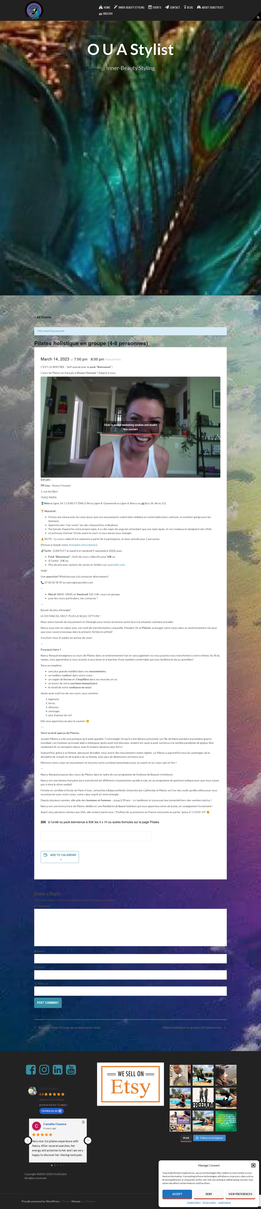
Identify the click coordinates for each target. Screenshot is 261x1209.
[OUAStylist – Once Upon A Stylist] (34, 10)
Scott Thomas (51, 1124)
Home (107, 7)
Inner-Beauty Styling (131, 7)
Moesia (76, 1201)
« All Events (42, 317)
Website (42, 983)
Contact (175, 7)
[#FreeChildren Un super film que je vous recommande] (203, 1098)
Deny (209, 1194)
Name (41, 951)
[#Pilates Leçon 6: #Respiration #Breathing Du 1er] (180, 1098)
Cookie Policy (194, 1202)
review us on (50, 1110)
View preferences (240, 1194)
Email (42, 967)
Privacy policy (209, 1202)
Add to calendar (63, 855)
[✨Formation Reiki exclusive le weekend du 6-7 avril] (180, 1075)
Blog (190, 7)
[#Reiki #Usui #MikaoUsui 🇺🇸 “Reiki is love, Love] (226, 1121)
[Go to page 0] (51, 1165)
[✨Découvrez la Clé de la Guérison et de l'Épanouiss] (180, 1121)
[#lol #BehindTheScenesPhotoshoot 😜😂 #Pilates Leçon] (226, 1098)
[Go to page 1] (55, 1165)
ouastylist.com (116, 564)
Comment (44, 905)
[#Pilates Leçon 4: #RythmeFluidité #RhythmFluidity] (203, 1121)
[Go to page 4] (63, 1165)
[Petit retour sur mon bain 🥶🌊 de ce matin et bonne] (226, 1075)
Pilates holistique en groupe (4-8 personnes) (192, 1027)
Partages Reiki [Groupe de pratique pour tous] (69, 1027)
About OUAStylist (213, 7)
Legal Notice (224, 1202)
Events (157, 7)
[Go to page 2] (58, 1165)
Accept (177, 1194)
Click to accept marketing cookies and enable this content (130, 427)
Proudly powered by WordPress (41, 1201)
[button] (253, 1165)
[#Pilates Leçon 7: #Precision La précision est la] (203, 1075)
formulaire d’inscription (82, 544)
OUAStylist (48, 1089)
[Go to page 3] (61, 1165)
